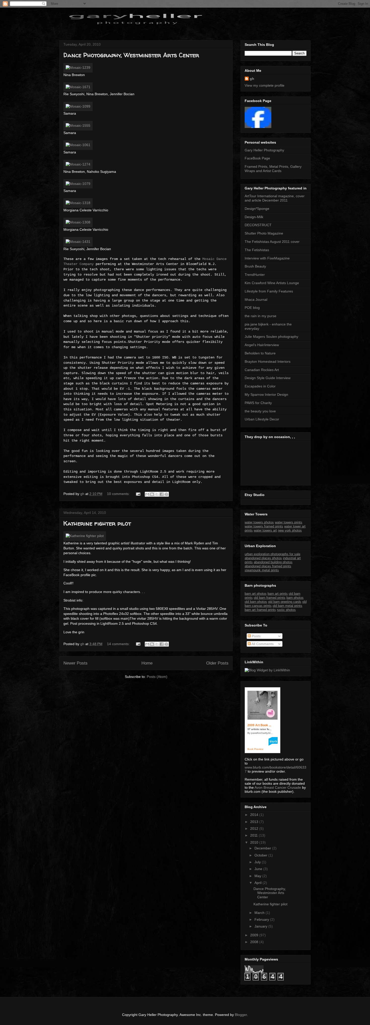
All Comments (262, 644)
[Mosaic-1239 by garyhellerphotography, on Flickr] (78, 67)
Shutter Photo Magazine (264, 233)
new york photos (290, 530)
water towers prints (288, 522)
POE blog (252, 308)
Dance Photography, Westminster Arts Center (131, 55)
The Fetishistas (257, 250)
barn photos (295, 598)
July (258, 862)
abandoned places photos (263, 558)
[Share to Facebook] (161, 494)
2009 (254, 935)
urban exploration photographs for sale (272, 554)
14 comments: (119, 644)
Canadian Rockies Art (262, 370)
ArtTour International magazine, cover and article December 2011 (275, 198)
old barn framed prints (269, 598)
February (262, 919)
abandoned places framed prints (268, 566)
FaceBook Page (257, 158)
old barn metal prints (287, 606)
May (258, 876)
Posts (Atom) (157, 677)
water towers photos (259, 522)
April (258, 883)
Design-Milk (254, 217)
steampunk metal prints (262, 570)
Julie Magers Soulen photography (271, 337)
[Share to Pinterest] (166, 494)
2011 (254, 835)
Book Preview (255, 749)
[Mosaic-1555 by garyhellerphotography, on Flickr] (78, 125)
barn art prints (278, 594)
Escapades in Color (260, 386)
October (261, 855)
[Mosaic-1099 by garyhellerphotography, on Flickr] (78, 106)
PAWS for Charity (258, 403)
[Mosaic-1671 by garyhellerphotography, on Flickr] (78, 87)
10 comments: (119, 494)
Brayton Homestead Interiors (267, 361)
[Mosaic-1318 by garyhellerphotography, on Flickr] (78, 203)
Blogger (241, 1015)
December (263, 848)
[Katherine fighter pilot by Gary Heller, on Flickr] (84, 536)
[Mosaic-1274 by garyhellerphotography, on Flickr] (78, 164)
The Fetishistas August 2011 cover (272, 242)
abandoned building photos (273, 562)
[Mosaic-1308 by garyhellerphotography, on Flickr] (78, 222)
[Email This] (147, 494)
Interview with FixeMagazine (267, 258)
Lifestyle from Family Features (269, 291)
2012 (254, 828)
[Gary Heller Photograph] (258, 127)
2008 (254, 942)
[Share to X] (156, 494)
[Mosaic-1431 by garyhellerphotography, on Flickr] (78, 242)
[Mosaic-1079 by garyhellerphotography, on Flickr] (78, 184)
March (260, 913)
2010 (254, 842)
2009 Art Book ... (259, 725)
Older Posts (217, 663)
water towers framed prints (264, 526)
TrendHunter (255, 275)
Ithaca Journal (256, 299)
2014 (254, 815)
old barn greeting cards (284, 602)
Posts (256, 636)
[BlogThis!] (152, 494)
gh (252, 79)
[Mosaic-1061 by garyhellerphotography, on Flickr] (78, 145)
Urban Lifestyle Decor (262, 419)
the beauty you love (260, 411)
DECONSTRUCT (258, 225)
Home (147, 663)
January (261, 926)
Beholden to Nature (260, 353)
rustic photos (286, 610)
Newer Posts (75, 663)
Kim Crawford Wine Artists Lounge (272, 283)
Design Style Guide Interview (267, 378)
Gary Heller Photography (264, 150)
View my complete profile (264, 85)
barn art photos (256, 594)
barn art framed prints (260, 610)
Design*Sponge (257, 209)
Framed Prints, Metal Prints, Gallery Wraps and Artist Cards (273, 168)
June (258, 869)
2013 (254, 822)
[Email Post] (137, 494)
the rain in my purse (260, 316)
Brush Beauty (255, 266)
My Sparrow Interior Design (266, 394)
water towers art (265, 530)
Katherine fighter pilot (97, 523)
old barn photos (256, 602)
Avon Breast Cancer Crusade (277, 787)
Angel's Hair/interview (262, 345)
